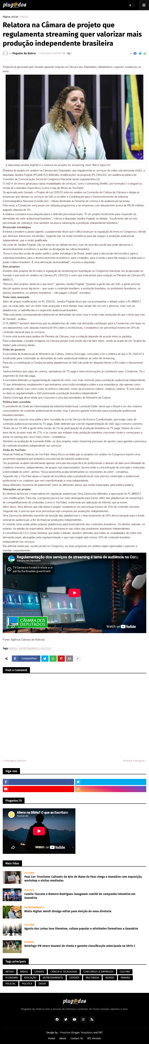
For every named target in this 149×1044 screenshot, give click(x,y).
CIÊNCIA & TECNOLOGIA (64, 971)
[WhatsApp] (145, 53)
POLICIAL (10, 983)
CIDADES (39, 971)
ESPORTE (74, 977)
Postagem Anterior (15, 760)
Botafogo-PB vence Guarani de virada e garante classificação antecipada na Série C (79, 946)
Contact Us (77, 1038)
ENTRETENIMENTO (29, 648)
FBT (100, 1032)
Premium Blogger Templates (76, 1032)
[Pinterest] (61, 658)
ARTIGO (9, 971)
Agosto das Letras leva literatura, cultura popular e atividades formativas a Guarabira (81, 928)
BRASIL (24, 17)
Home (51, 1038)
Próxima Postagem (133, 760)
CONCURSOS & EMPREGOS (98, 971)
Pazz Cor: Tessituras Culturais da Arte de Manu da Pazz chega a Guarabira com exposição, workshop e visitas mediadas (83, 878)
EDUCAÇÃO (30, 977)
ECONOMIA (11, 977)
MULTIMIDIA (92, 977)
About (62, 1038)
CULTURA (125, 971)
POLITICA (46, 648)
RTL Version (94, 1038)
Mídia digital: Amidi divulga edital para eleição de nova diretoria (67, 911)
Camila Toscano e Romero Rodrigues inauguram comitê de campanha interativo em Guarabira (79, 896)
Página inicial (10, 17)
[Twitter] (140, 53)
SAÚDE (42, 983)
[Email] (69, 658)
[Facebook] (135, 53)
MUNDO (109, 977)
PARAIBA (125, 977)
